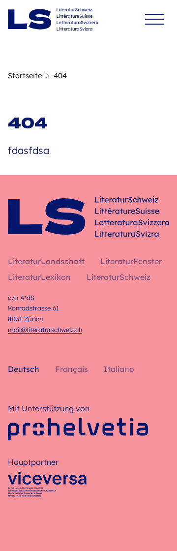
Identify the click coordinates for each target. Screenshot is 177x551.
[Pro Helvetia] (78, 429)
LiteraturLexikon (39, 277)
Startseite (25, 75)
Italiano (119, 369)
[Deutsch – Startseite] (53, 19)
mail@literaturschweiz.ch (45, 330)
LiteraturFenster (131, 261)
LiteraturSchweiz (118, 277)
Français (71, 369)
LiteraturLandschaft (46, 261)
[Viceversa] (47, 487)
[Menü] (154, 19)
